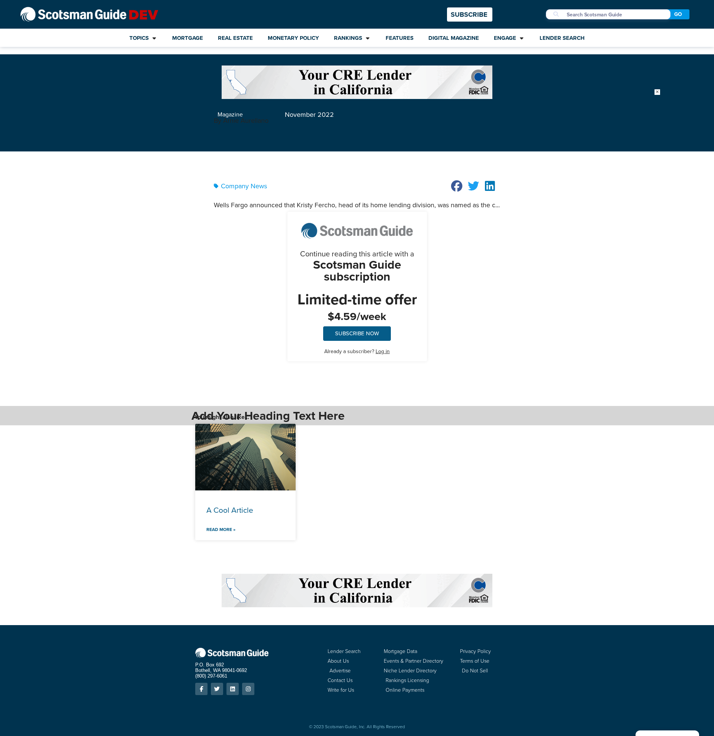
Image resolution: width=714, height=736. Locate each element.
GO (678, 14)
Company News (244, 186)
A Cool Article (229, 510)
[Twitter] (217, 689)
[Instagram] (248, 689)
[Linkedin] (232, 689)
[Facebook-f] (201, 689)
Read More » (220, 529)
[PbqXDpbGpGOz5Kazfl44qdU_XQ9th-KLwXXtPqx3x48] (357, 97)
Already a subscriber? (357, 351)
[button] (457, 186)
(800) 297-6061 (211, 676)
